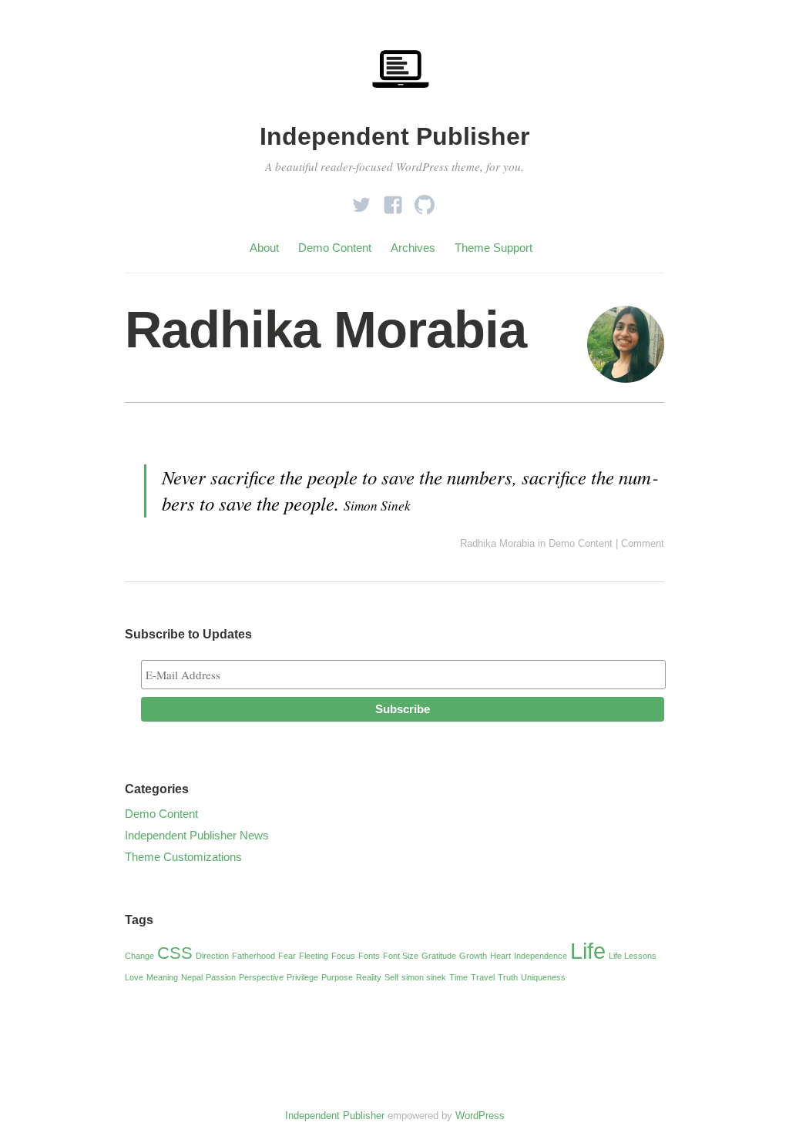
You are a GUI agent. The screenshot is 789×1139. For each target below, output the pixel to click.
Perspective (261, 977)
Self (391, 977)
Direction (212, 955)
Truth (508, 977)
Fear (287, 955)
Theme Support (493, 247)
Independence (540, 955)
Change (139, 955)
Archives (413, 247)
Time (458, 977)
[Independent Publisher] (400, 109)
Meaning (162, 977)
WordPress (480, 1115)
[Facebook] (393, 200)
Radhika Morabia (325, 329)
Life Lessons (632, 955)
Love (134, 977)
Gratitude (438, 955)
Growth (473, 955)
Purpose (337, 977)
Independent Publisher (394, 136)
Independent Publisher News (197, 835)
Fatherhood (253, 955)
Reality (368, 977)
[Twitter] (361, 200)
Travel (483, 977)
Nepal (192, 977)
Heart (500, 955)
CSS (175, 953)
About (264, 247)
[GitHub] (424, 200)
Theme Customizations (183, 856)
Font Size (400, 955)
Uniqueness (543, 977)
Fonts (369, 955)
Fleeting (313, 955)
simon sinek (423, 977)
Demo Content (334, 247)
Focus (343, 955)
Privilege (302, 977)
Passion (221, 977)
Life (588, 950)
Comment (642, 543)
